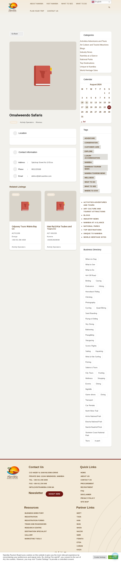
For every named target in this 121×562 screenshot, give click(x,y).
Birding (88, 281)
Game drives (90, 395)
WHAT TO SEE (67, 4)
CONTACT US (52, 11)
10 (82, 103)
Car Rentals (90, 405)
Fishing (88, 362)
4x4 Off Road (90, 275)
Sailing (88, 351)
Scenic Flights (91, 346)
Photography (90, 302)
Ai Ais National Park (93, 416)
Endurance (89, 286)
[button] (54, 494)
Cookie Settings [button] (99, 557)
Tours (87, 441)
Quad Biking (101, 308)
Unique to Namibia (88, 67)
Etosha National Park (93, 422)
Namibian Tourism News (93, 168)
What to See (90, 186)
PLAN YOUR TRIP (37, 11)
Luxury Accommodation (92, 157)
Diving (103, 395)
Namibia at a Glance (88, 56)
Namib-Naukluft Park (93, 427)
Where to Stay (91, 191)
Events (88, 384)
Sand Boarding (91, 313)
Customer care (92, 147)
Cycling (88, 308)
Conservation (91, 143)
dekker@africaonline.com (41, 176)
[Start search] (109, 7)
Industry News (86, 52)
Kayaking (99, 351)
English (97, 2)
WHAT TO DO (81, 4)
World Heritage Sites (89, 70)
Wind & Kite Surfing (93, 357)
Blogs (82, 48)
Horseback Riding (92, 292)
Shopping (101, 378)
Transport (89, 400)
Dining (98, 384)
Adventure (90, 138)
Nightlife (88, 389)
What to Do (90, 182)
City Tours (89, 373)
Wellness (89, 178)
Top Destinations (87, 63)
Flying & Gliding (91, 319)
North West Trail (91, 411)
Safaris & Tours (91, 367)
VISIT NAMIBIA (52, 4)
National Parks (86, 59)
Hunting (101, 373)
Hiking (101, 286)
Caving (98, 281)
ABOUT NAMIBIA (36, 4)
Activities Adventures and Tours (93, 41)
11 (87, 103)
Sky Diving (89, 324)
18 (87, 107)
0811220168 (36, 169)
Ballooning (89, 330)
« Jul (83, 122)
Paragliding (89, 335)
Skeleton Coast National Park (94, 433)
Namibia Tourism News (95, 173)
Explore (88, 151)
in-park (97, 441)
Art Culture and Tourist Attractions (94, 45)
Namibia (88, 162)
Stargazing (89, 340)
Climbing (88, 297)
